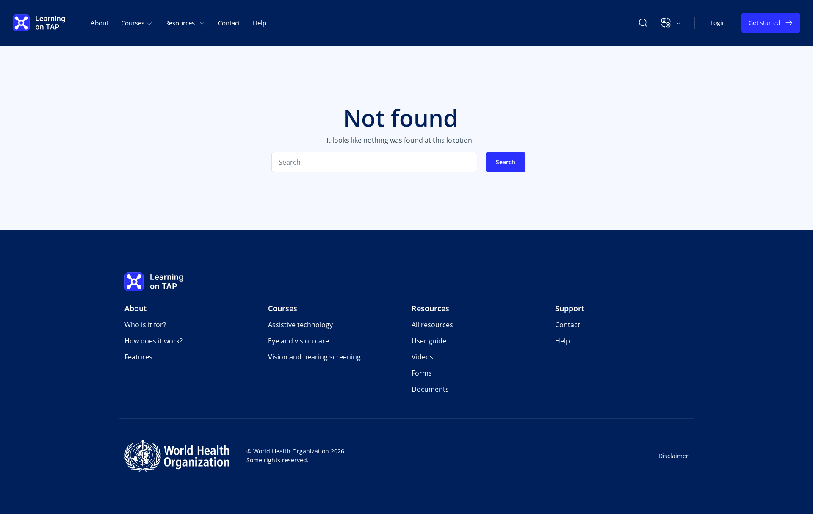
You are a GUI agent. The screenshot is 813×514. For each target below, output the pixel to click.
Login (718, 23)
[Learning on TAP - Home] (39, 22)
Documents (430, 389)
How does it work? (153, 340)
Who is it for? (145, 324)
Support (569, 308)
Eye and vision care (298, 340)
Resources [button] (180, 23)
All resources (432, 324)
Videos (422, 357)
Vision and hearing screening (314, 357)
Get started (764, 23)
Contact (229, 23)
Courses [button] (133, 23)
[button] (671, 23)
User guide (429, 340)
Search (505, 162)
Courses (282, 308)
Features (138, 357)
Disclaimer (673, 456)
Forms (422, 373)
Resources (430, 308)
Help (259, 23)
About (99, 23)
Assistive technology (300, 324)
